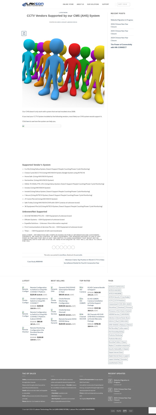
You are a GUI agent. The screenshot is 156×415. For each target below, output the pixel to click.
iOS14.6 (111, 321)
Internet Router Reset (122, 318)
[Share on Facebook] (54, 247)
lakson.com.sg (72, 22)
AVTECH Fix (120, 287)
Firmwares (112, 311)
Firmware (129, 307)
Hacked (128, 311)
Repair (124, 342)
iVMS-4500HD (113, 325)
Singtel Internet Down (115, 356)
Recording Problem (114, 342)
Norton (129, 325)
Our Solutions (93, 4)
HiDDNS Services (114, 314)
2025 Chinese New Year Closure (119, 32)
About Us (80, 4)
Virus (120, 363)
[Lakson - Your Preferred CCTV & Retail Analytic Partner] (33, 4)
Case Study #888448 (35, 261)
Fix (118, 311)
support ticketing (114, 359)
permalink (79, 255)
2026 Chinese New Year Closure (119, 25)
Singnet (126, 349)
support (126, 356)
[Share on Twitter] (57, 247)
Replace (111, 345)
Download (121, 307)
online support (123, 328)
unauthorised (113, 363)
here (28, 121)
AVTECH (111, 287)
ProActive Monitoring (115, 335)
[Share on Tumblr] (73, 247)
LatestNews (63, 12)
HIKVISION (125, 314)
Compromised (113, 304)
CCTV (111, 300)
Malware (123, 325)
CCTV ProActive (120, 300)
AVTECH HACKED (115, 290)
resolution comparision (122, 345)
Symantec (124, 359)
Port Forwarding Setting (116, 332)
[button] (123, 4)
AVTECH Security (114, 297)
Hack (122, 311)
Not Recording (113, 328)
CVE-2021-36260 (125, 304)
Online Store (68, 4)
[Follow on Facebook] (132, 4)
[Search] (113, 4)
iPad (117, 321)
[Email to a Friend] (61, 247)
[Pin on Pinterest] (65, 247)
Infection (111, 318)
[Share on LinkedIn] (69, 247)
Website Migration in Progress (122, 20)
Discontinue (112, 307)
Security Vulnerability (115, 349)
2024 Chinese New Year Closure (119, 39)
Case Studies (125, 297)
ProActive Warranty (115, 338)
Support (105, 4)
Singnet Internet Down (116, 352)
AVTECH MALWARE (115, 293)
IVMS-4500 (124, 321)
